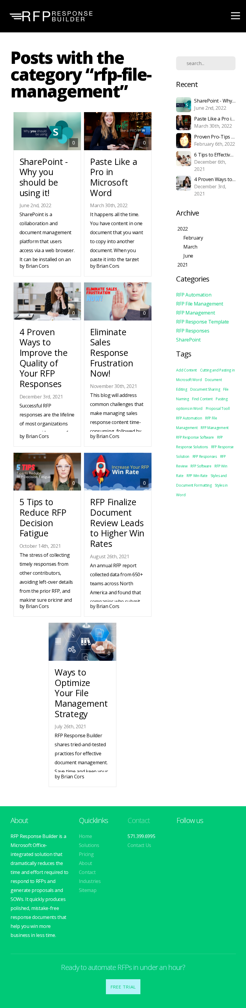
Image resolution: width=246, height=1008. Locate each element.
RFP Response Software (195, 437)
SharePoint (188, 339)
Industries (90, 881)
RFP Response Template (202, 321)
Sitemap (88, 890)
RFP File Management (199, 303)
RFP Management (195, 312)
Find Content (202, 398)
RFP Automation (193, 294)
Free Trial (123, 987)
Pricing (86, 854)
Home (85, 836)
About (85, 863)
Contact (87, 872)
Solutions (89, 845)
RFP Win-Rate (197, 475)
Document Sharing (205, 389)
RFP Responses (192, 330)
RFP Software (200, 466)
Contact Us (139, 845)
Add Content (186, 370)
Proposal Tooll (218, 408)
